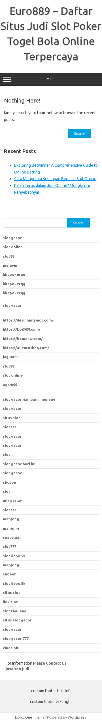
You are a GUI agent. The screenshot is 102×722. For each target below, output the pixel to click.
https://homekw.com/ (23, 339)
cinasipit (11, 648)
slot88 (8, 256)
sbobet (9, 574)
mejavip (10, 265)
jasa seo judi (17, 669)
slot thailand (14, 611)
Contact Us (56, 663)
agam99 (10, 385)
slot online (13, 247)
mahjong (11, 528)
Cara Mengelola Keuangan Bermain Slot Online (55, 178)
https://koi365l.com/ (22, 329)
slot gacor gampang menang (29, 399)
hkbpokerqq (14, 274)
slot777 (9, 427)
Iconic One (23, 717)
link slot (10, 602)
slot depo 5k (14, 556)
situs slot (11, 418)
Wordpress (77, 717)
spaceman (12, 537)
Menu (51, 79)
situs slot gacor (17, 620)
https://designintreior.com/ (28, 320)
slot (6, 454)
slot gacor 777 (16, 638)
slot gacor (12, 238)
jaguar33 (11, 357)
